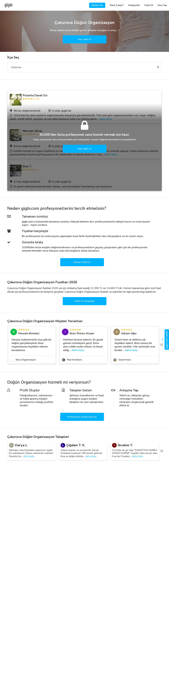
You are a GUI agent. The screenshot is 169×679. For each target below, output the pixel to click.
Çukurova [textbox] (16, 67)
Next (161, 345)
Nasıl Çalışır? (117, 5)
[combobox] (84, 67)
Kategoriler (134, 5)
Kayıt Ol (149, 5)
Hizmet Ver (97, 5)
